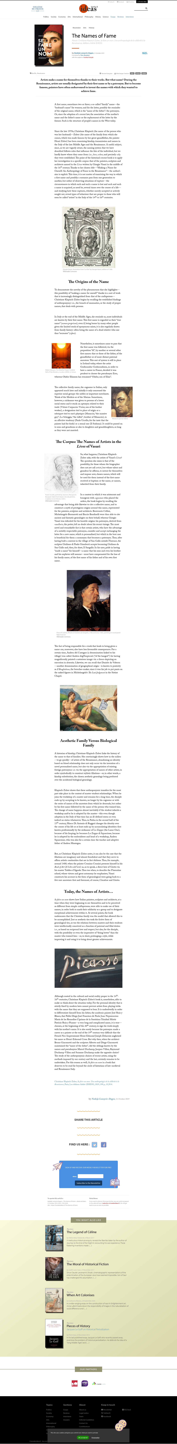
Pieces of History (78, 1326)
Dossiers (66, 1420)
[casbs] (75, 1383)
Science (106, 17)
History (98, 17)
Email (75, 1176)
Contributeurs (84, 1426)
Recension (77, 28)
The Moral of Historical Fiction (88, 1264)
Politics (46, 17)
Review (70, 1229)
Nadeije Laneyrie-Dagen (83, 53)
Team (81, 1416)
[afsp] (85, 1383)
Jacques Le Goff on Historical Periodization (88, 1329)
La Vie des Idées (142, 2)
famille (34, 73)
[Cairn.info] (98, 1383)
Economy (62, 17)
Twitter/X (111, 2)
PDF (132, 73)
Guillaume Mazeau (75, 1301)
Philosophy (89, 17)
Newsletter (107, 1409)
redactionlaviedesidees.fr (111, 1203)
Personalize (95, 1438)
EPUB (138, 73)
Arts (69, 17)
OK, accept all (82, 1438)
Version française (107, 73)
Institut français (88, 57)
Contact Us (83, 1423)
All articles (131, 2)
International (78, 17)
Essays (113, 17)
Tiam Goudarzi (85, 55)
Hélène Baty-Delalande (77, 1238)
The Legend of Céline (82, 1232)
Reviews (120, 17)
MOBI (144, 73)
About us (82, 1409)
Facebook (121, 2)
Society (53, 17)
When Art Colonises (80, 1295)
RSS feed (127, 1409)
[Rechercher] (146, 8)
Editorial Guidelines (86, 1420)
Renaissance (41, 73)
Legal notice (84, 1413)
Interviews (130, 17)
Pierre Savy (72, 1335)
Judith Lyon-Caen (75, 1270)
